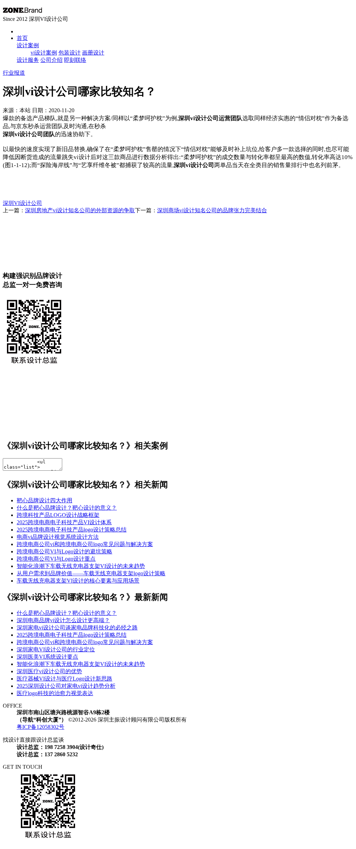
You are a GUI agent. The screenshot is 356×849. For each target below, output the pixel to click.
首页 (22, 38)
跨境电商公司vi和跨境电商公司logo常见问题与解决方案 (85, 544)
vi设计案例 (44, 53)
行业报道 (14, 73)
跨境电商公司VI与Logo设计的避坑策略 (64, 551)
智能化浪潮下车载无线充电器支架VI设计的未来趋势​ (81, 566)
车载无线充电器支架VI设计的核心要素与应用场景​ (78, 581)
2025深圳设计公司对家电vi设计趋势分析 (66, 686)
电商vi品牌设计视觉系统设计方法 (58, 537)
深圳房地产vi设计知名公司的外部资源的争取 (80, 210)
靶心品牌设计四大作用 (44, 500)
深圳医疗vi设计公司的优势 (49, 671)
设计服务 (28, 60)
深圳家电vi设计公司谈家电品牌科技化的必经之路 (77, 627)
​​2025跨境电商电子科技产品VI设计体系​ (64, 522)
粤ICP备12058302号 (40, 727)
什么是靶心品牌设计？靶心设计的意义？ (67, 508)
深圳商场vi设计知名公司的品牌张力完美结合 (212, 210)
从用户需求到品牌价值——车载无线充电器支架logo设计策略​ (91, 573)
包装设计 (69, 53)
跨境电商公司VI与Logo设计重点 (56, 559)
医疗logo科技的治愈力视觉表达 (55, 693)
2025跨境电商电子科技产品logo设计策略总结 (72, 530)
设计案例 (28, 45)
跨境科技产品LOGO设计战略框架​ (58, 515)
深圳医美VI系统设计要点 (47, 657)
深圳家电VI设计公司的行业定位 (56, 649)
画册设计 (93, 53)
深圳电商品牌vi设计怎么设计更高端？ (63, 620)
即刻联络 (75, 60)
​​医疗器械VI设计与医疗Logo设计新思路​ (64, 679)
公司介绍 (51, 60)
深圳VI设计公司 (22, 203)
